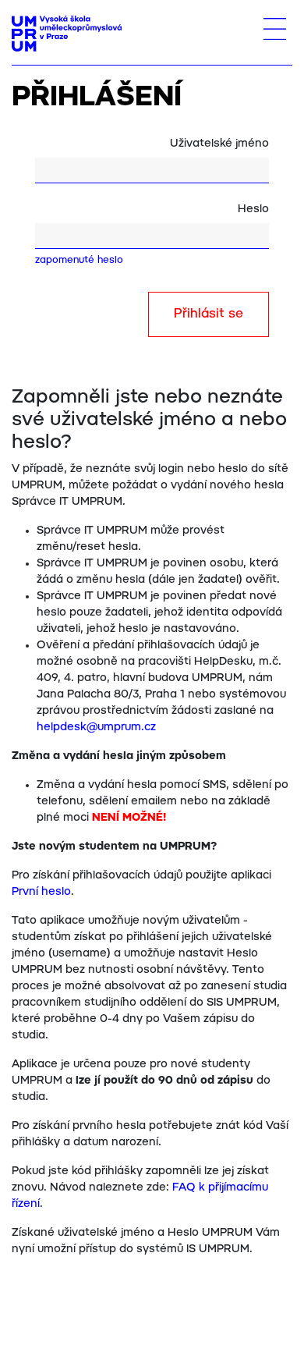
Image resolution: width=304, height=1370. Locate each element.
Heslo (253, 209)
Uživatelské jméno (219, 143)
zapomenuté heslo (79, 260)
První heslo (41, 891)
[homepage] (67, 33)
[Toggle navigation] (274, 29)
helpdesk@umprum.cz (96, 727)
